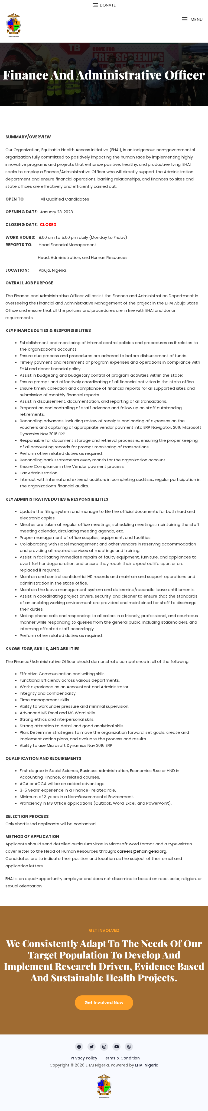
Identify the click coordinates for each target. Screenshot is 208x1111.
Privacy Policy (84, 1058)
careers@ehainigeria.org (141, 851)
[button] (192, 19)
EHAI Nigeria (146, 1065)
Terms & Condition (121, 1058)
